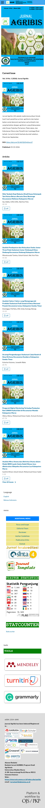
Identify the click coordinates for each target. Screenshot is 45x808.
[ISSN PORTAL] (12, 737)
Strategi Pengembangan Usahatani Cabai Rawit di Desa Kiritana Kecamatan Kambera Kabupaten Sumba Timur (21, 356)
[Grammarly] (22, 703)
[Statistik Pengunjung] (22, 616)
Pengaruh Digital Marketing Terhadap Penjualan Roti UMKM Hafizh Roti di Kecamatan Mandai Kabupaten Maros (21, 410)
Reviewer (22, 532)
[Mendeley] (22, 670)
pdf (7, 208)
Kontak (22, 544)
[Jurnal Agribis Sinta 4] (22, 558)
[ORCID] (12, 747)
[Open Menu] (2, 2)
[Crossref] (12, 753)
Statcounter (10, 631)
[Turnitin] (22, 687)
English (6, 496)
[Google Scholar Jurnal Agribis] (28, 732)
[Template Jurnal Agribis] (21, 570)
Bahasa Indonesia (10, 500)
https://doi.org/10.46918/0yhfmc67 (19, 142)
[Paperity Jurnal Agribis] (13, 758)
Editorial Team (22, 528)
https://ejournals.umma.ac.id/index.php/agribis (23, 779)
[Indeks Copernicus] (29, 747)
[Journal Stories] (11, 742)
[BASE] (26, 737)
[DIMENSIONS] (25, 742)
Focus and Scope (22, 524)
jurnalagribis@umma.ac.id (20, 782)
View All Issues (8, 482)
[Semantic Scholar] (30, 753)
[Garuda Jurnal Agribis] (12, 732)
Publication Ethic (22, 540)
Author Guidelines (22, 536)
